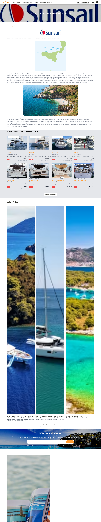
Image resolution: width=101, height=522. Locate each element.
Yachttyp (18, 2)
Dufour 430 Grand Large (80, 180)
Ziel (13, 2)
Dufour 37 (54, 152)
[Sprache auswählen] (97, 2)
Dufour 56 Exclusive (34, 180)
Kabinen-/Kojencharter (40, 2)
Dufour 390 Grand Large (58, 180)
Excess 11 (32, 152)
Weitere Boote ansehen (50, 194)
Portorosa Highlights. (22, 126)
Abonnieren (70, 442)
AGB (56, 445)
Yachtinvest (49, 2)
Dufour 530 (10, 180)
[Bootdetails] (17, 143)
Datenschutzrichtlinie (78, 437)
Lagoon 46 (10, 152)
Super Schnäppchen (28, 2)
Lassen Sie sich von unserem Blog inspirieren (50, 424)
